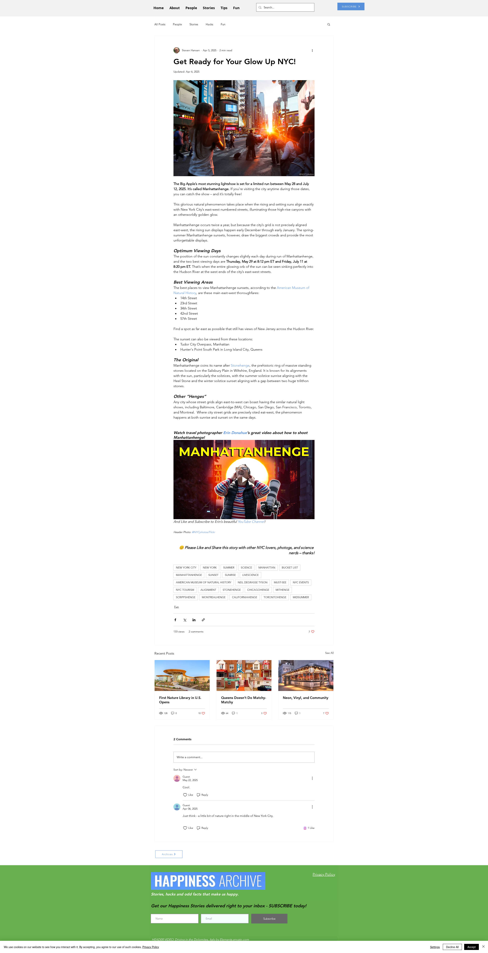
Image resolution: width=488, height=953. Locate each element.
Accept (471, 947)
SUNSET (213, 575)
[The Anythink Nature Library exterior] (182, 675)
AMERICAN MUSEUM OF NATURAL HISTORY (203, 582)
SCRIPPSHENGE (185, 597)
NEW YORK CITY (186, 567)
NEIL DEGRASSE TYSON (252, 582)
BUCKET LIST (290, 567)
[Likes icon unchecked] (185, 795)
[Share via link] (203, 620)
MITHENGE (282, 590)
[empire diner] (305, 675)
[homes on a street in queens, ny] (244, 675)
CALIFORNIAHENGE (244, 597)
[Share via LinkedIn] (194, 620)
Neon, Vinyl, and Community (305, 698)
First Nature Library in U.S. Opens (180, 700)
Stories (193, 24)
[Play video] (244, 479)
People (177, 24)
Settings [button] (435, 947)
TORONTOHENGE (275, 597)
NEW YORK (210, 567)
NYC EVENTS (301, 582)
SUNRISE (230, 575)
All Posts (159, 24)
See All (329, 653)
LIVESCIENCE (250, 575)
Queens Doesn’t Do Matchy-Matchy (243, 700)
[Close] (483, 947)
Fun (223, 24)
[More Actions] (312, 778)
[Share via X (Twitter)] (184, 620)
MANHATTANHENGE (189, 575)
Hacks (209, 24)
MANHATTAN (266, 567)
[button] (329, 24)
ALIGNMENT (208, 590)
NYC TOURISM (185, 590)
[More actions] (312, 50)
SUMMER (228, 567)
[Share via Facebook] (175, 620)
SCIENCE (246, 567)
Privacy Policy (150, 947)
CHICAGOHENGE (258, 590)
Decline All (452, 947)
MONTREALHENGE (214, 597)
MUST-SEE (280, 582)
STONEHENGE (232, 590)
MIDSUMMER (301, 597)
